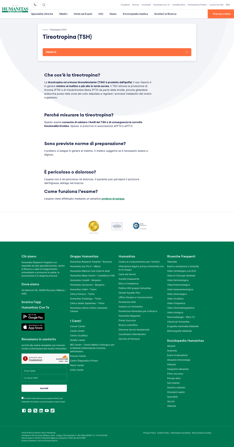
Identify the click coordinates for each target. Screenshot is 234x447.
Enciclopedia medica (135, 13)
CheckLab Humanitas (178, 321)
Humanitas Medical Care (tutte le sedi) (90, 271)
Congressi (125, 4)
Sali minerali (173, 382)
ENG (228, 4)
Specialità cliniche (42, 13)
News (113, 13)
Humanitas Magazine (129, 315)
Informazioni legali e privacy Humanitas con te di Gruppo (141, 268)
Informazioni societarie (181, 433)
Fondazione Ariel (127, 302)
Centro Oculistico (79, 335)
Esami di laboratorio (177, 355)
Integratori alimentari (178, 369)
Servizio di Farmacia (129, 338)
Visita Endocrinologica (178, 284)
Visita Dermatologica (177, 280)
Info (101, 13)
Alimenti (171, 346)
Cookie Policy (163, 433)
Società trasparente (129, 278)
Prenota (51, 52)
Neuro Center (77, 365)
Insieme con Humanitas (131, 306)
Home (45, 29)
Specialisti (172, 396)
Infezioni (171, 364)
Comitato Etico (178, 4)
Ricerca (135, 4)
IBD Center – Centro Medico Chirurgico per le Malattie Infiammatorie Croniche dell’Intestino (92, 348)
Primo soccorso (175, 373)
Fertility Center (77, 340)
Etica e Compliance (128, 283)
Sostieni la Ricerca (165, 13)
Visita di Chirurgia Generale (181, 275)
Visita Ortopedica (176, 303)
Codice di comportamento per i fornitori (139, 261)
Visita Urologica (175, 312)
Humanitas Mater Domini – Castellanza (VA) (92, 275)
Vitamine (171, 406)
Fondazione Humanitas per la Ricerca (138, 311)
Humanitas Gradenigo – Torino (85, 298)
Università (146, 4)
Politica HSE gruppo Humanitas (135, 288)
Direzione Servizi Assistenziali (134, 329)
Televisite (172, 261)
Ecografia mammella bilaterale (182, 326)
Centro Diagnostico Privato (84, 360)
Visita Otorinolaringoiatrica (180, 307)
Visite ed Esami (83, 13)
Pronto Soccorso (127, 320)
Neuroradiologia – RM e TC (181, 317)
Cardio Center (77, 330)
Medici (63, 13)
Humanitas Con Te (161, 4)
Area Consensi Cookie (201, 433)
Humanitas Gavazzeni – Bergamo (87, 284)
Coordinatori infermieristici (132, 334)
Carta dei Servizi (127, 274)
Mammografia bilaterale (179, 330)
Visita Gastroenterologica (180, 289)
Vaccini (170, 401)
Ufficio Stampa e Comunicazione (135, 297)
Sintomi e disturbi (176, 387)
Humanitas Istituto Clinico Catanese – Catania (89, 309)
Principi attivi (174, 378)
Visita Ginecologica (177, 294)
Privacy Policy (149, 433)
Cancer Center (77, 326)
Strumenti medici (176, 392)
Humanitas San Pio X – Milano (85, 266)
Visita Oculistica (175, 298)
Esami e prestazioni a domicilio (183, 266)
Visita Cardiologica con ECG (181, 271)
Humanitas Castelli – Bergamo (85, 280)
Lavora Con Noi (216, 4)
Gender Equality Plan (129, 292)
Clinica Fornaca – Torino (82, 294)
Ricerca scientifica (128, 325)
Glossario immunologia (178, 359)
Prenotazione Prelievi (197, 4)
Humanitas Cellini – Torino (83, 289)
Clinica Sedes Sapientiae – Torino (87, 303)
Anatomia (172, 350)
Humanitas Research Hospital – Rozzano (91, 261)
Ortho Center (77, 369)
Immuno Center (78, 356)
